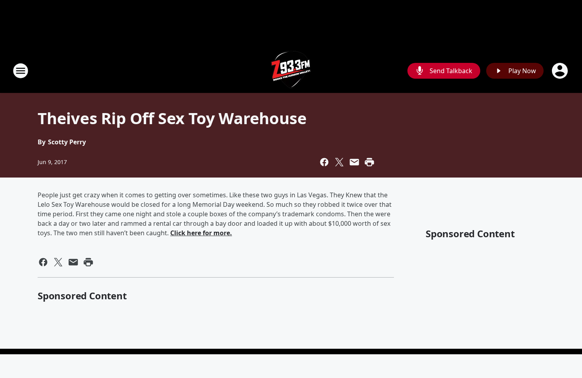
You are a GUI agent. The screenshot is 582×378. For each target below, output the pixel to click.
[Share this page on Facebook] (324, 162)
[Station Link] (291, 70)
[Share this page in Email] (354, 162)
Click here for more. (201, 233)
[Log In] (560, 71)
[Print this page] (369, 162)
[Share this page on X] (339, 162)
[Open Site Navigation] (21, 71)
